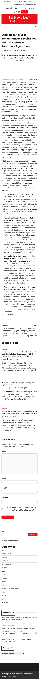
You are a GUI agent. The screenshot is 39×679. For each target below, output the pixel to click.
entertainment (6, 564)
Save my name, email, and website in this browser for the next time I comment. (20, 508)
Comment (6, 451)
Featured (4, 571)
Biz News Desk (19, 18)
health (31, 1)
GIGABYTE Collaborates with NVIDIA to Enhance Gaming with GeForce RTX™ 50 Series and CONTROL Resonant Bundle (19, 634)
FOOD (3, 574)
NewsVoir (8, 8)
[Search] (36, 26)
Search (4, 531)
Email (4, 488)
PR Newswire (30, 4)
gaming (4, 578)
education (7, 4)
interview (4, 585)
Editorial (4, 557)
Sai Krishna (5, 416)
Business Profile (7, 554)
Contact (18, 8)
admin (4, 359)
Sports (4, 599)
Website (5, 498)
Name (4, 478)
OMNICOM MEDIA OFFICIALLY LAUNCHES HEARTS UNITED (18, 628)
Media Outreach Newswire (10, 588)
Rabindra (5, 388)
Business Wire (29, 8)
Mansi (25, 50)
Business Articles (19, 1)
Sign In (24, 12)
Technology (17, 4)
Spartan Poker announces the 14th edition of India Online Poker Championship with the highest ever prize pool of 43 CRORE (19, 354)
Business (7, 1)
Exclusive (4, 568)
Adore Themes (18, 676)
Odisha (4, 595)
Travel (4, 606)
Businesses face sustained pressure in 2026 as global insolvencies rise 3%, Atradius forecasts (19, 412)
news (3, 592)
